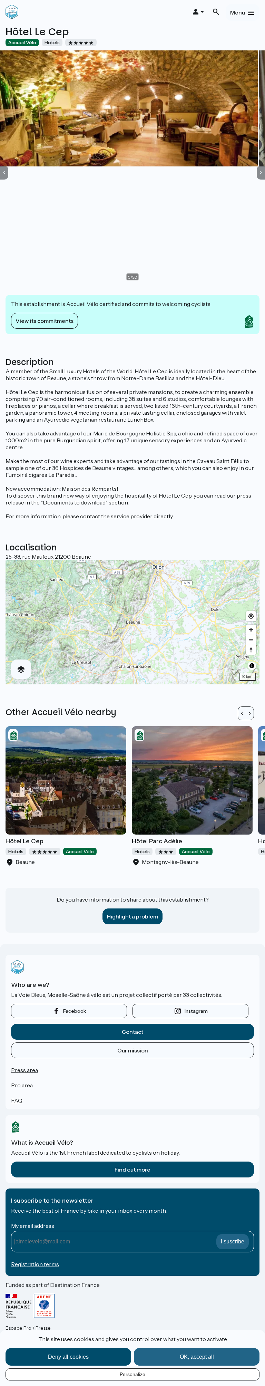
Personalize (132, 1374)
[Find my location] (251, 616)
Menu (237, 12)
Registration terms (35, 1264)
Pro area (22, 1085)
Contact (132, 1031)
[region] (132, 622)
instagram (196, 1011)
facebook (74, 1011)
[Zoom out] (251, 640)
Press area (24, 1070)
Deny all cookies (68, 1357)
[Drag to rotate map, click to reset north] (251, 650)
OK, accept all (197, 1357)
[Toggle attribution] (252, 666)
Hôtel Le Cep (24, 841)
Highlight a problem (132, 916)
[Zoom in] (251, 630)
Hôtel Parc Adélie (157, 841)
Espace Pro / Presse (28, 1328)
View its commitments (44, 320)
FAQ (16, 1100)
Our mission (132, 1050)
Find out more (132, 1169)
